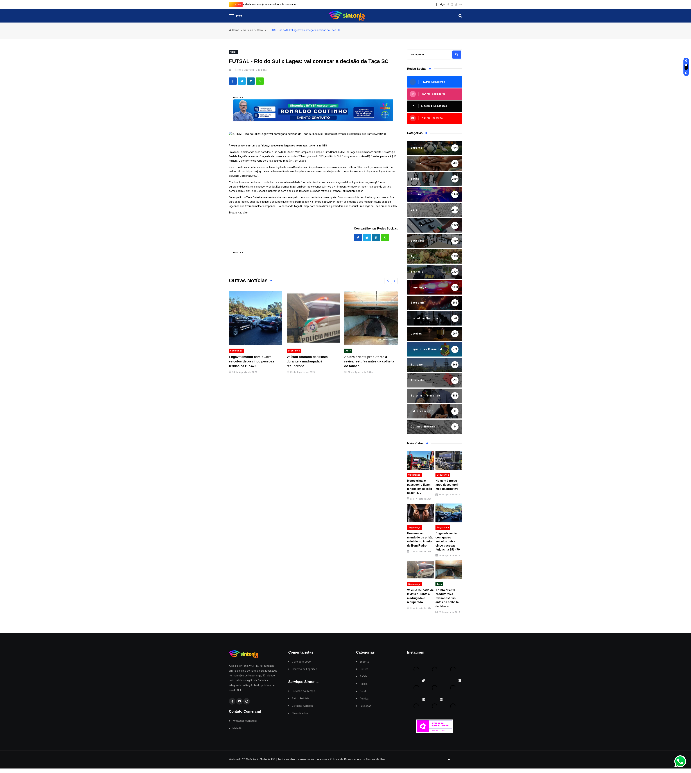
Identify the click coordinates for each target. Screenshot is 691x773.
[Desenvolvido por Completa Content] (449, 759)
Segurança (273, 350)
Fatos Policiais (300, 698)
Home (235, 30)
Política (364, 698)
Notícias (248, 30)
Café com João (301, 661)
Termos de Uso (375, 759)
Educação (365, 706)
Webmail (234, 759)
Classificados (300, 713)
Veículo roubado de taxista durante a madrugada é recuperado (286, 361)
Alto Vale (387, 350)
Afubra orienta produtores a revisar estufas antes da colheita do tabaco (348, 361)
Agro (327, 350)
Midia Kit (237, 728)
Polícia (363, 684)
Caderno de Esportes (304, 669)
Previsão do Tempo (303, 691)
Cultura (364, 669)
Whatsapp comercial (244, 720)
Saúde (363, 676)
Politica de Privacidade (344, 759)
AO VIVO (236, 4)
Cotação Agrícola (302, 706)
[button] (388, 281)
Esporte (364, 661)
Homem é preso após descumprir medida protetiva (447, 484)
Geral (260, 30)
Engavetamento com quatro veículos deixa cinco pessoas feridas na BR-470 (230, 361)
